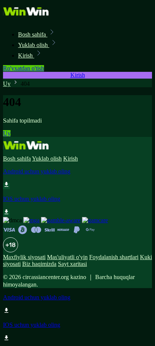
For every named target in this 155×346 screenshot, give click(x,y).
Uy (7, 83)
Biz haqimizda (39, 264)
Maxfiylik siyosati (24, 257)
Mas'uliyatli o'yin (67, 257)
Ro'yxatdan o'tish (23, 68)
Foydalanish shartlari (113, 257)
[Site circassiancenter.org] (28, 18)
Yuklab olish (33, 45)
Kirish (26, 55)
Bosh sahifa (32, 34)
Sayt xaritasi (72, 264)
